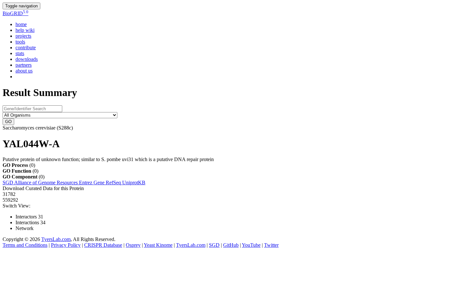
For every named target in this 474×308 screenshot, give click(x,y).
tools (20, 41)
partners (23, 65)
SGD (8, 182)
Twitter (271, 245)
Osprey (133, 245)
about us (24, 70)
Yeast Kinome (158, 245)
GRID (15, 13)
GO (8, 121)
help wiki (25, 30)
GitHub (231, 245)
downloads (26, 59)
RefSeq (114, 182)
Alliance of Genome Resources (46, 182)
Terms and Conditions (25, 245)
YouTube (251, 245)
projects (23, 36)
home (21, 24)
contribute (25, 47)
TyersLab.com (56, 239)
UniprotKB (133, 182)
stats (19, 53)
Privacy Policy (66, 245)
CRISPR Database (103, 245)
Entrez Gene (92, 182)
